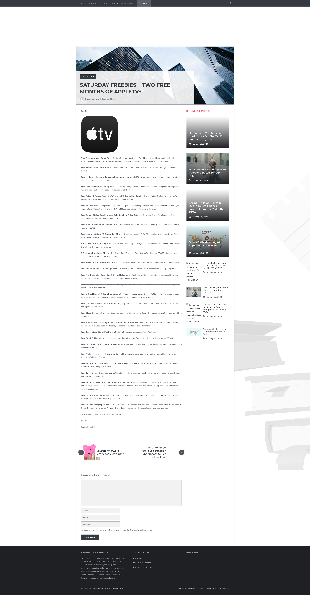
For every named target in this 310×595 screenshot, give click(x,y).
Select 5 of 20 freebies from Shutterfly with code (140, 253)
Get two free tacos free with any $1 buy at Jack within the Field (148, 344)
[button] (230, 3)
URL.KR (100, 588)
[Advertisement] (155, 25)
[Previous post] (81, 452)
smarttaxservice (93, 99)
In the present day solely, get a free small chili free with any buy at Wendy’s (141, 338)
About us (191, 588)
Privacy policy (212, 588)
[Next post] (181, 452)
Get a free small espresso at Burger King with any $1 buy (141, 382)
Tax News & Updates (98, 3)
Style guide (224, 588)
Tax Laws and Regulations (123, 3)
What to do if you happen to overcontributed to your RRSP (207, 172)
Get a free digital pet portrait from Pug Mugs (137, 332)
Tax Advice (144, 3)
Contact (201, 588)
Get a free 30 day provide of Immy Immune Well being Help (141, 186)
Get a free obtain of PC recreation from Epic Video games (149, 262)
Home (81, 3)
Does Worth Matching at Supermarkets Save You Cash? (204, 245)
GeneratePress (118, 588)
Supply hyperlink (88, 427)
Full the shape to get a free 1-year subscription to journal (147, 268)
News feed (181, 588)
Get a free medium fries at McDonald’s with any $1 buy (138, 224)
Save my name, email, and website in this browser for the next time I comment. (118, 530)
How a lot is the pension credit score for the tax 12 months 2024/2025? (205, 136)
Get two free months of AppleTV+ (127, 158)
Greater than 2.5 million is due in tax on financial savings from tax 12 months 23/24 (216, 308)
